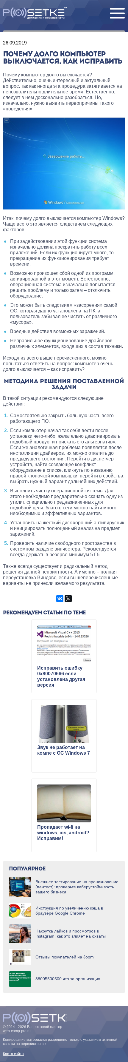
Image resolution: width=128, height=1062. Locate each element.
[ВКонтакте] (59, 598)
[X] (68, 598)
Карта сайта (13, 1054)
